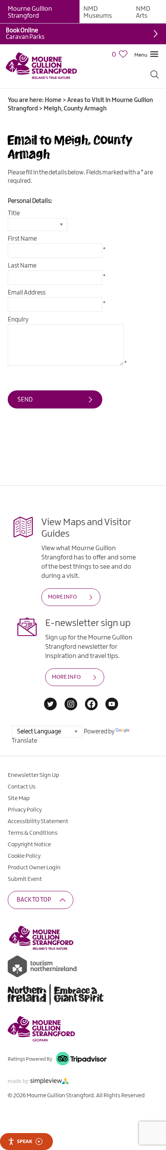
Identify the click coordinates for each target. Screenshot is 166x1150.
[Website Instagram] (70, 705)
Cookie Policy (24, 856)
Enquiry (18, 319)
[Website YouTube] (111, 705)
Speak (24, 1141)
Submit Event (25, 879)
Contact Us (22, 787)
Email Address (27, 293)
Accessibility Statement (38, 822)
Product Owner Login (34, 868)
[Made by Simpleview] (38, 1082)
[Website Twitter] (50, 705)
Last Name (22, 266)
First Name (22, 239)
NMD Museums (97, 12)
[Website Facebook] (91, 705)
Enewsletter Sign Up (33, 775)
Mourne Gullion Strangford (30, 12)
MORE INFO (62, 597)
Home (53, 100)
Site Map (19, 798)
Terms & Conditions (33, 833)
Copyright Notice (29, 845)
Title (14, 213)
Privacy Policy (25, 810)
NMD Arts (143, 12)
